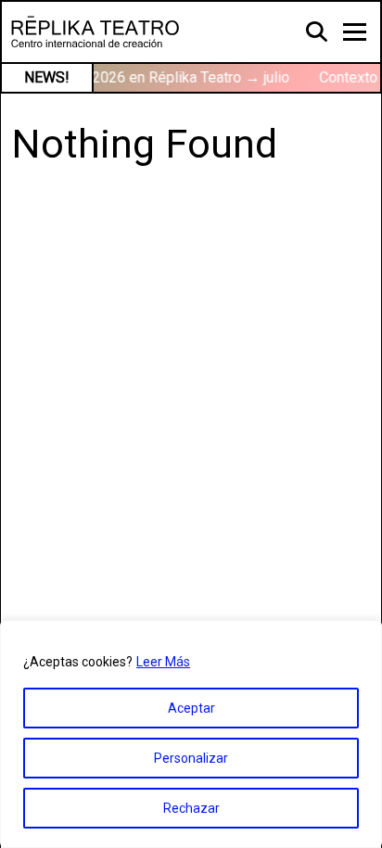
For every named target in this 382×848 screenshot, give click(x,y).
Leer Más (163, 661)
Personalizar (191, 758)
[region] (191, 734)
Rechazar (191, 808)
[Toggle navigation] (354, 32)
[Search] (317, 30)
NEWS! (47, 77)
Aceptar (191, 708)
